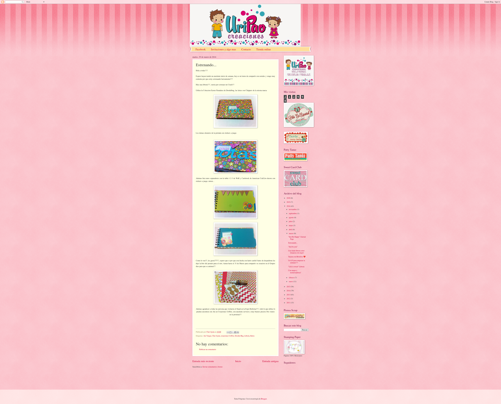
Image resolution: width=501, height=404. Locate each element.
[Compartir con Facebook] (235, 332)
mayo (291, 225)
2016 (289, 206)
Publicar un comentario (207, 349)
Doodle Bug (239, 336)
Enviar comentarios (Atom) (213, 366)
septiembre (293, 213)
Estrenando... (292, 243)
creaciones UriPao (227, 336)
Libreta (247, 336)
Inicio (238, 361)
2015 (289, 286)
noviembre (293, 209)
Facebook (201, 49)
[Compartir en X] (233, 332)
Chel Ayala (216, 336)
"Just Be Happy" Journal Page (297, 238)
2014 (289, 290)
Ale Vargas (207, 336)
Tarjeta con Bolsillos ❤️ (297, 256)
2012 (289, 298)
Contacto (246, 49)
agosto (291, 217)
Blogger (264, 398)
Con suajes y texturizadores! (294, 271)
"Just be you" (293, 246)
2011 (289, 302)
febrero (292, 277)
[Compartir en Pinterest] (238, 332)
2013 (289, 294)
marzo (291, 233)
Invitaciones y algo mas (223, 49)
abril (291, 229)
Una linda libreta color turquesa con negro (296, 251)
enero (291, 281)
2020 (289, 198)
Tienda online (263, 49)
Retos (252, 336)
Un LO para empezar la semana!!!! (296, 261)
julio (291, 221)
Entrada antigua (270, 361)
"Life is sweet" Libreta (296, 266)
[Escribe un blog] (230, 332)
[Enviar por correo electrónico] (228, 332)
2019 (289, 202)
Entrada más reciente (203, 361)
